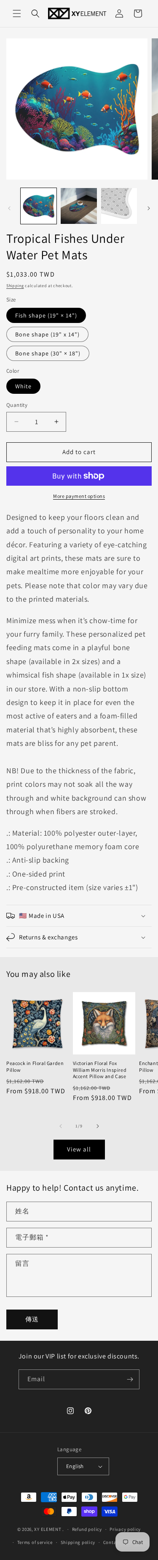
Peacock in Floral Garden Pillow (35, 1066)
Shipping (15, 285)
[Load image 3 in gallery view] (119, 206)
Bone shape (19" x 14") (47, 334)
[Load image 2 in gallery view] (78, 206)
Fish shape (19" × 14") (46, 315)
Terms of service (35, 1542)
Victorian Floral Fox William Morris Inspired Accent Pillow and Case (100, 1069)
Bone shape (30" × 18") (47, 353)
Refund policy (87, 1529)
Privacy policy (125, 1529)
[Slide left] (9, 208)
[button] (17, 13)
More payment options (79, 496)
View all (79, 1149)
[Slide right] (148, 208)
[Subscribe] (130, 1379)
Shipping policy (78, 1542)
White (23, 386)
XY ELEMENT (47, 1529)
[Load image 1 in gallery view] (38, 206)
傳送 (32, 1319)
